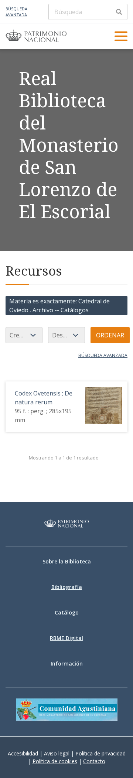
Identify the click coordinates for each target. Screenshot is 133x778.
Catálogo (67, 612)
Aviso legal (56, 753)
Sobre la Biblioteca (66, 561)
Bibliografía (66, 586)
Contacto (94, 761)
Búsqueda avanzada (16, 12)
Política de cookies (55, 761)
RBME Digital (66, 637)
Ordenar (110, 335)
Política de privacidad (100, 753)
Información (67, 663)
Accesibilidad (23, 753)
